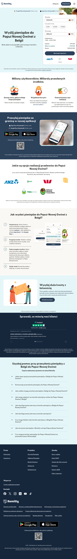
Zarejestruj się (66, 3)
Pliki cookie (58, 515)
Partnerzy (55, 466)
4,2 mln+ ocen (52, 11)
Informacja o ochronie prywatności (55, 506)
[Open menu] (74, 3)
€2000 (55, 26)
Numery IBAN (56, 469)
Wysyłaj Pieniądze (33, 454)
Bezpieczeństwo (38, 515)
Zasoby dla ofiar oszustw (59, 462)
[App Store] (29, 134)
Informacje (7, 454)
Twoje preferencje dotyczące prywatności (38, 511)
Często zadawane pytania (12, 484)
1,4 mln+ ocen (27, 11)
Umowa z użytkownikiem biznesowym (30, 506)
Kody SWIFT (55, 458)
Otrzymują (48, 31)
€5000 (63, 26)
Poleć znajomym (57, 473)
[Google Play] (11, 134)
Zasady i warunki (46, 70)
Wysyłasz (47, 17)
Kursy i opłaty (56, 454)
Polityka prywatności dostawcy (13, 511)
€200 (48, 26)
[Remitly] (6, 4)
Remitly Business (33, 462)
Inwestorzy (7, 458)
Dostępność (48, 515)
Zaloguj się (55, 3)
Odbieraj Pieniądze (33, 458)
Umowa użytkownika (10, 506)
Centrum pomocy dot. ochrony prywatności (17, 515)
